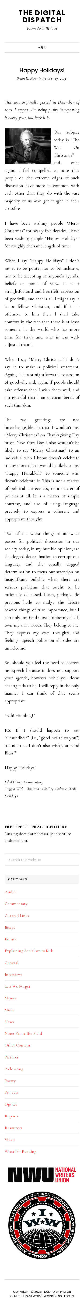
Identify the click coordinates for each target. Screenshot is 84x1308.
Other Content (17, 1045)
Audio (10, 891)
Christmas (32, 788)
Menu (42, 47)
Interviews (13, 974)
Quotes (11, 1104)
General (11, 962)
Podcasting (14, 1068)
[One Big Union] (42, 1193)
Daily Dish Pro (55, 1292)
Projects (11, 1092)
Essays (10, 927)
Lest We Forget (17, 986)
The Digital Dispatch (42, 16)
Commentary (33, 782)
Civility (47, 788)
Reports (11, 1116)
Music (10, 1009)
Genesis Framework (26, 1296)
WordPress (53, 1296)
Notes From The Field (23, 1033)
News (9, 1021)
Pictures (11, 1057)
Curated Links (17, 915)
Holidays (11, 795)
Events (10, 939)
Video (10, 1139)
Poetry (10, 1080)
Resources (13, 1127)
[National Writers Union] (42, 1170)
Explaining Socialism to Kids (29, 950)
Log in (69, 1296)
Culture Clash (65, 788)
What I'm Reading (20, 1151)
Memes (11, 997)
